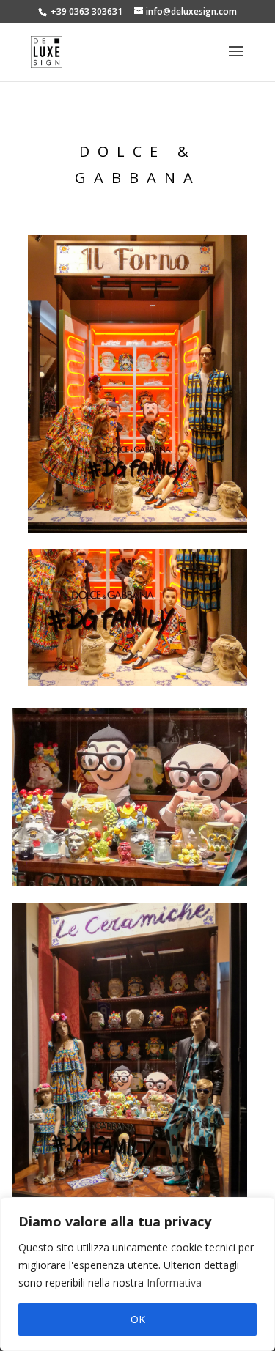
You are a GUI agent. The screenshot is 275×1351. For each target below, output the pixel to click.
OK (138, 1319)
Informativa (174, 1282)
